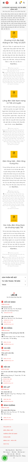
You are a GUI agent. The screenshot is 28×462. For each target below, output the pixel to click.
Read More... (14, 64)
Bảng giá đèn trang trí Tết (12, 131)
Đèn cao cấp (11, 454)
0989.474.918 (7, 322)
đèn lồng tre (18, 201)
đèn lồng (11, 75)
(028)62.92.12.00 (8, 320)
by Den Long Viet (14, 68)
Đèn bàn (14, 452)
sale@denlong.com (9, 324)
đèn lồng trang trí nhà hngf (16, 199)
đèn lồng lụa (15, 134)
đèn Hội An (6, 132)
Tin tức (17, 71)
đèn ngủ (7, 81)
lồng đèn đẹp (12, 138)
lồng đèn (5, 138)
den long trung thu (10, 194)
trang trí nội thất (15, 143)
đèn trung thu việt (8, 205)
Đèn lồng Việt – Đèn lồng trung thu (14, 162)
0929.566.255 (7, 399)
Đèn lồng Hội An (20, 69)
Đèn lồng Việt (6, 11)
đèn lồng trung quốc (13, 79)
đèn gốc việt (20, 195)
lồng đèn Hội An (15, 263)
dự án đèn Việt (13, 74)
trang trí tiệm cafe (19, 82)
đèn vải (22, 137)
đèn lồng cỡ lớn (19, 75)
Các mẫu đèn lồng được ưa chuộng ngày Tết (14, 226)
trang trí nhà (12, 141)
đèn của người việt (11, 195)
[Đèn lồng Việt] (7, 2)
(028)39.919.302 (8, 312)
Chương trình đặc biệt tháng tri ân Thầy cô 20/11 (14, 41)
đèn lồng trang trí (9, 198)
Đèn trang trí (6, 452)
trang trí (17, 140)
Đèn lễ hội (19, 450)
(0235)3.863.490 (7, 379)
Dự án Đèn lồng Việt (9, 69)
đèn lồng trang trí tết (15, 78)
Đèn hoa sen (21, 452)
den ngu (6, 74)
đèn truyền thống (9, 261)
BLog (12, 11)
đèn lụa (18, 137)
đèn (4, 195)
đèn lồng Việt (11, 137)
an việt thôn (7, 72)
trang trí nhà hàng (16, 264)
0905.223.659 (6, 381)
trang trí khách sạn (8, 82)
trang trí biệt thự (20, 81)
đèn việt (12, 81)
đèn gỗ (19, 74)
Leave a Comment (14, 84)
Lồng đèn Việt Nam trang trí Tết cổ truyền (14, 102)
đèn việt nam (16, 205)
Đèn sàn (18, 454)
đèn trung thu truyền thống (16, 204)
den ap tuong (15, 72)
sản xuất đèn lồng (9, 140)
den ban (22, 72)
